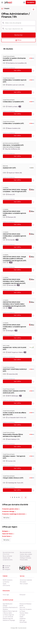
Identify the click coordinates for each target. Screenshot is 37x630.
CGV (8, 554)
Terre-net (22, 607)
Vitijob (21, 616)
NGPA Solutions (7, 580)
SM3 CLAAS (6, 345)
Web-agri (22, 620)
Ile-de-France (6, 536)
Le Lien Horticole (8, 616)
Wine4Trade (23, 622)
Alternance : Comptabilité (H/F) (13, 145)
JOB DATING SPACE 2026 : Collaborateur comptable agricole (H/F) (14, 213)
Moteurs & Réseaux (25, 604)
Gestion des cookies (26, 554)
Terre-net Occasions (25, 609)
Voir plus (6, 517)
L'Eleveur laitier (7, 613)
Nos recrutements (25, 552)
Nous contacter (7, 556)
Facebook (7, 566)
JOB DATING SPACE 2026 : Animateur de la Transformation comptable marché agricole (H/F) (14, 281)
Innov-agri (6, 594)
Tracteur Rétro (24, 613)
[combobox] (20, 28)
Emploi (6, 8)
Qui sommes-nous (8, 552)
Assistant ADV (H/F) (9, 168)
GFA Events (6, 585)
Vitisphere (23, 618)
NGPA (21, 605)
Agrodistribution (7, 604)
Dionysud (22, 594)
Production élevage (8, 511)
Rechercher (18, 35)
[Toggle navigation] (2, 2)
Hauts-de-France (7, 534)
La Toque (22, 611)
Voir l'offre (17, 70)
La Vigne (22, 615)
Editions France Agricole (10, 611)
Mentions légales (25, 556)
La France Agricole (8, 615)
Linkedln (6, 567)
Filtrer (19, 40)
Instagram (7, 569)
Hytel (4, 583)
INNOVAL (5, 166)
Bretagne (5, 531)
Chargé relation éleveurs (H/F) (13, 478)
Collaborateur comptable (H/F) (13, 101)
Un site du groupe (25, 566)
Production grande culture (10, 509)
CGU (4, 554)
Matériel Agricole (8, 618)
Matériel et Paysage (9, 620)
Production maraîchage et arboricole (13, 514)
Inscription (30, 2)
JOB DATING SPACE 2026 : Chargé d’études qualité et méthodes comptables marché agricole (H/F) (14, 258)
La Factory (6, 582)
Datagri (5, 605)
